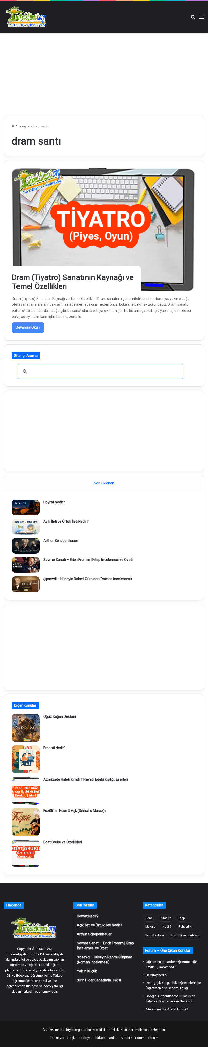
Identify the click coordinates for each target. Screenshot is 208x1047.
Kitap (181, 918)
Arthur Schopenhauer (60, 541)
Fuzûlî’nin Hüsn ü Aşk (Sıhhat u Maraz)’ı (74, 811)
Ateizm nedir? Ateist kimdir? (167, 1009)
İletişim (153, 1038)
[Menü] (201, 19)
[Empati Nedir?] (26, 759)
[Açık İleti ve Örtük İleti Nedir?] (26, 527)
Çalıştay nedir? (157, 975)
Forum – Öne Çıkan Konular (167, 950)
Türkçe (100, 1038)
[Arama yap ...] (192, 19)
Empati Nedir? (54, 748)
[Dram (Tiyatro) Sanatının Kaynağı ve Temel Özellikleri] (104, 229)
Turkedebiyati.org (67, 1030)
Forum (140, 1038)
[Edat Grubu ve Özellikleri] (26, 853)
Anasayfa (22, 126)
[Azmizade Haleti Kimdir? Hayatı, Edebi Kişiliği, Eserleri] (26, 791)
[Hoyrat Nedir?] (26, 507)
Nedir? (167, 926)
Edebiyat (85, 1038)
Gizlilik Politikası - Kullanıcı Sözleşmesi (137, 1030)
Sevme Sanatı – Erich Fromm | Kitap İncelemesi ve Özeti (88, 560)
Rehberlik (184, 926)
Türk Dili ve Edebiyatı (185, 935)
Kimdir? (166, 918)
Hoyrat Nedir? (54, 502)
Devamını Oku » (28, 327)
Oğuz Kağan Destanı (59, 716)
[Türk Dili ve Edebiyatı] (26, 17)
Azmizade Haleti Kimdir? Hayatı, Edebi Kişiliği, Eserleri (85, 779)
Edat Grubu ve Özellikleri (62, 842)
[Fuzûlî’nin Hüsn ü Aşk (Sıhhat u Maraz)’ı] (26, 822)
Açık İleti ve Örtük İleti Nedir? (66, 521)
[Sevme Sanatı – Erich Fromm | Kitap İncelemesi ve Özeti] (26, 565)
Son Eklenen (104, 483)
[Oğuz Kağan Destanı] (26, 728)
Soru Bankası (154, 935)
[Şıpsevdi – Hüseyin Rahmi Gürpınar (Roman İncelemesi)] (26, 584)
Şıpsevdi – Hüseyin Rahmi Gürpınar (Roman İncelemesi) (87, 579)
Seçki (71, 1038)
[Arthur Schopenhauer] (26, 546)
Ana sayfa (56, 1038)
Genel (149, 918)
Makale (150, 926)
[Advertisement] (104, 73)
